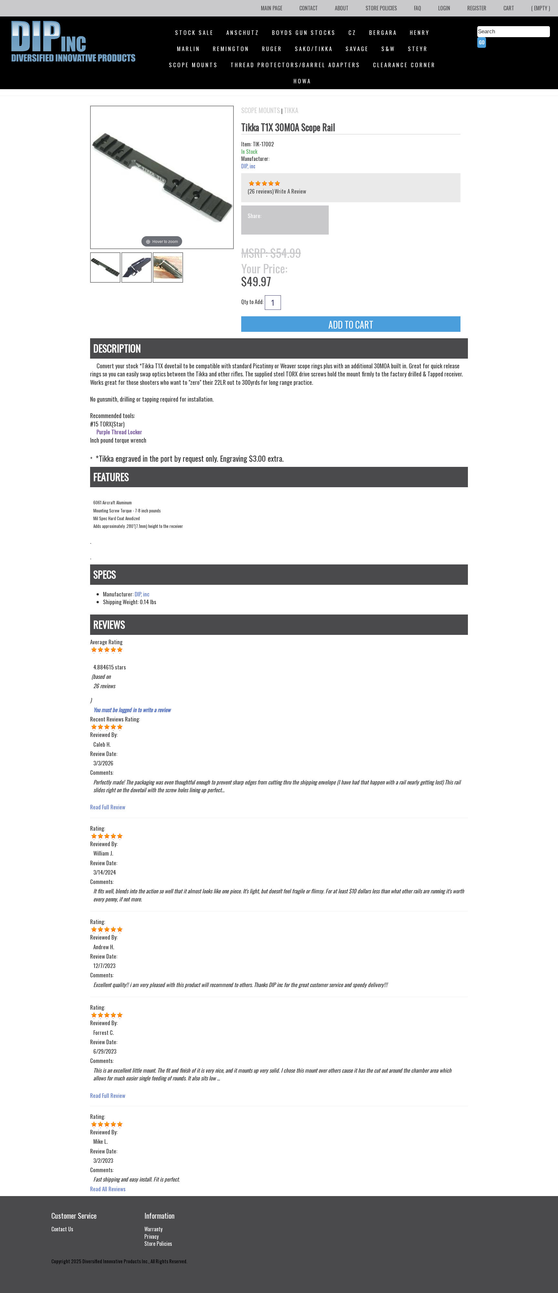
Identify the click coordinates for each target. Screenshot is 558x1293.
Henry (420, 32)
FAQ (417, 8)
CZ (352, 32)
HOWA (302, 81)
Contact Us (62, 1229)
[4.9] (251, 183)
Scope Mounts (193, 65)
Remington (231, 49)
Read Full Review (107, 807)
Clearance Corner (404, 65)
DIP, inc (248, 166)
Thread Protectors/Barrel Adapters (295, 65)
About (341, 8)
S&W (388, 49)
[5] (94, 929)
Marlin (188, 49)
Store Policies (381, 8)
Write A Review (290, 191)
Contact (308, 8)
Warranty (153, 1229)
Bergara (383, 32)
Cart (508, 8)
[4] (94, 727)
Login (444, 8)
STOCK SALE (194, 32)
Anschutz (242, 32)
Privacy (151, 1236)
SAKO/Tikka (314, 49)
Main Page (271, 8)
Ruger (272, 49)
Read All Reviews (108, 1189)
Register (476, 8)
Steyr (418, 49)
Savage (357, 49)
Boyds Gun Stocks (304, 32)
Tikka (291, 110)
